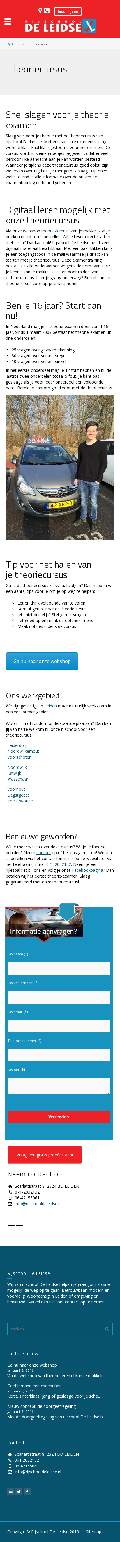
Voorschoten (19, 757)
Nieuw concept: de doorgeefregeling (41, 1406)
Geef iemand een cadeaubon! (35, 1386)
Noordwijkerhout (23, 751)
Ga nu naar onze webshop (42, 661)
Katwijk (14, 773)
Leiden (50, 706)
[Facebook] (27, 1223)
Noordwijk (17, 767)
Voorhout (16, 789)
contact (43, 852)
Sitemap (93, 1531)
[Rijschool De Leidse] (60, 25)
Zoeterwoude (20, 801)
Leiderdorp (17, 745)
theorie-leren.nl (55, 231)
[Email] (11, 1223)
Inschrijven (68, 11)
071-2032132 (58, 864)
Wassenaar (17, 779)
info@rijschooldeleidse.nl (38, 1203)
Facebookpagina (87, 870)
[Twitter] (19, 1223)
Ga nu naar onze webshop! (32, 1365)
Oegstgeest (18, 795)
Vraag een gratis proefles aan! (45, 1155)
